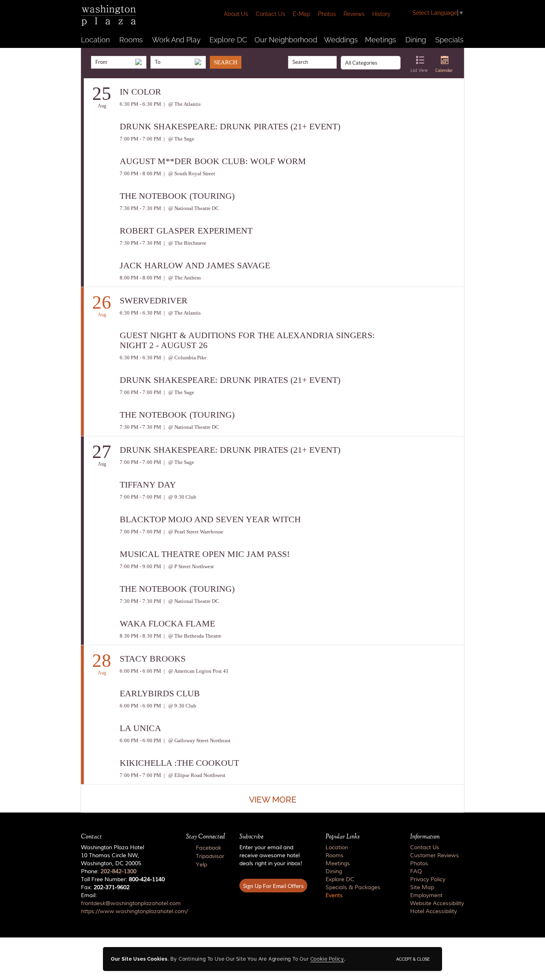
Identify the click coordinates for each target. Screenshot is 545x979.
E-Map (301, 14)
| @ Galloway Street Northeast (196, 740)
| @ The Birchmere (184, 243)
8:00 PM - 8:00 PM (140, 278)
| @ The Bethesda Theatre (191, 636)
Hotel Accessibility (433, 911)
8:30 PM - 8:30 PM (140, 636)
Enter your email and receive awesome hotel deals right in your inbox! (270, 855)
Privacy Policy (427, 879)
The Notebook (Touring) (177, 196)
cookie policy (327, 959)
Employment (426, 895)
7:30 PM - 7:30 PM (140, 208)
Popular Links (342, 836)
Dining (415, 40)
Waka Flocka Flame (167, 623)
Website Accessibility (437, 903)
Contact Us (270, 14)
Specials (449, 40)
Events (334, 895)
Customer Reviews (434, 855)
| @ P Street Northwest (188, 566)
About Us (236, 14)
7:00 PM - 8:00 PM (140, 173)
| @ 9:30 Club (179, 497)
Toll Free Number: (123, 879)
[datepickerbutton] (138, 62)
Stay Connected (205, 836)
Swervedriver (154, 300)
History (381, 14)
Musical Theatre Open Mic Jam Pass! (205, 554)
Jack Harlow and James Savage (195, 265)
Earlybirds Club (160, 693)
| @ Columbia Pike (184, 358)
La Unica (140, 728)
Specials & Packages (353, 887)
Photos (327, 14)
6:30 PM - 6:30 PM (140, 104)
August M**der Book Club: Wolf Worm (213, 161)
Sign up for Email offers (273, 886)
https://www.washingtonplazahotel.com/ (134, 911)
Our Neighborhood (286, 40)
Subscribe (251, 836)
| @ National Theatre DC (190, 208)
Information (425, 836)
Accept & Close (413, 959)
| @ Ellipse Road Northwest (193, 775)
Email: (126, 903)
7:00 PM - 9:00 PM (140, 566)
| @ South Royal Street (188, 173)
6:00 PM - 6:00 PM (140, 671)
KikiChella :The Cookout (179, 763)
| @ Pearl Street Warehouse (192, 532)
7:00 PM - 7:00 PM (140, 139)
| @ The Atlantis (181, 104)
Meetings (380, 40)
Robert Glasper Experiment (186, 231)
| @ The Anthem (181, 278)
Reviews (354, 14)
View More (272, 800)
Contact (91, 836)
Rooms (131, 40)
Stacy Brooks (153, 659)
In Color (140, 92)
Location (95, 40)
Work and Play (176, 40)
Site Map (422, 887)
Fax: (105, 887)
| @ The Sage (178, 139)
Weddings (341, 40)
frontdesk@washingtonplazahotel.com (131, 903)
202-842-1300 (118, 871)
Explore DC (228, 40)
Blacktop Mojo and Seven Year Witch (210, 519)
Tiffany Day (148, 485)
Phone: (108, 871)
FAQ (416, 871)
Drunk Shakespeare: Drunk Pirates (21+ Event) (230, 126)
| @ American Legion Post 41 (195, 671)
